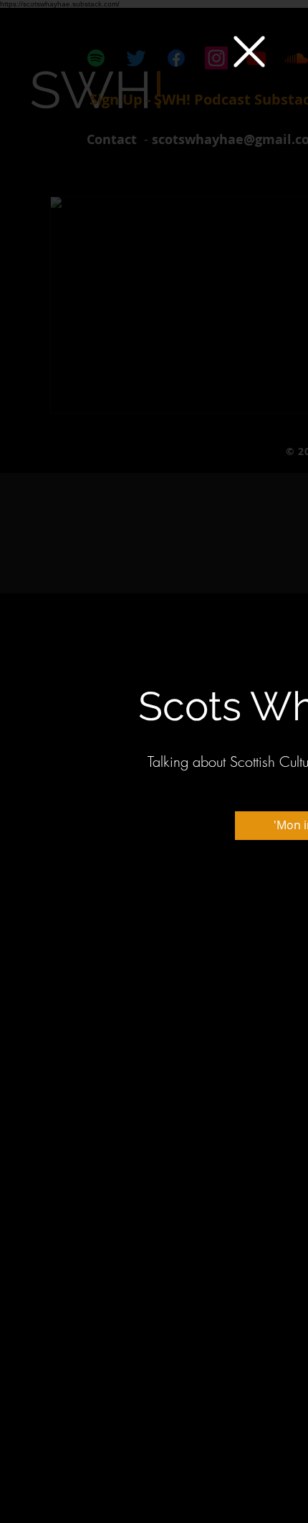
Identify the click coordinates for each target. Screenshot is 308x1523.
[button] (249, 51)
